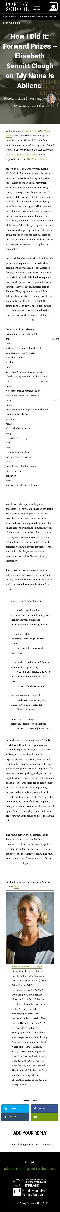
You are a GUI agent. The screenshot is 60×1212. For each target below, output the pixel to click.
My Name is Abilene (37, 159)
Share (41, 1108)
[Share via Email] (44, 1117)
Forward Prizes (30, 131)
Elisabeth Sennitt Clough (24, 154)
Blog (10, 16)
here (16, 886)
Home (5, 16)
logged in (26, 1144)
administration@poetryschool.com (30, 1168)
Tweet (13, 1108)
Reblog (13, 1117)
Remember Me (26, 48)
